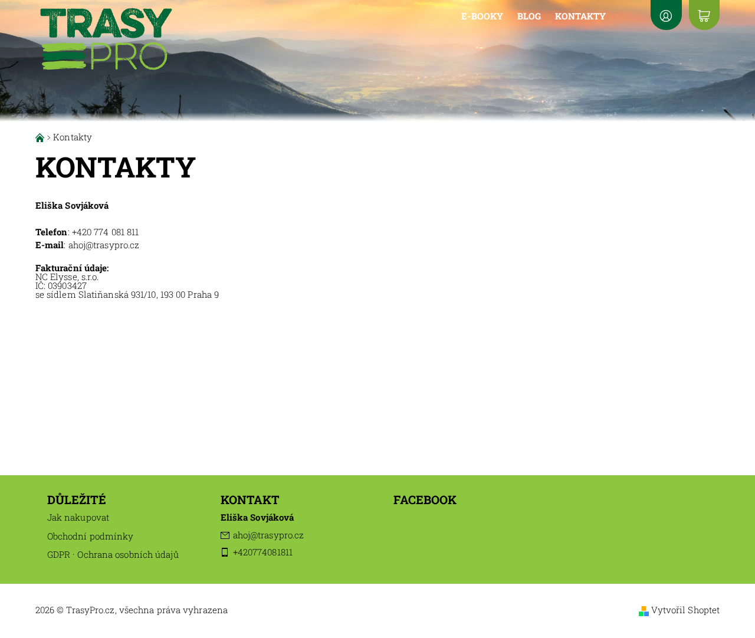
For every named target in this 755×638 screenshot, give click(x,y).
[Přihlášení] (666, 15)
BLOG (529, 16)
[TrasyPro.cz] (106, 34)
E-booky (482, 16)
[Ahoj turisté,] (41, 137)
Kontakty (580, 16)
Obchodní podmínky (90, 536)
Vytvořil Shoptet (685, 610)
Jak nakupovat (78, 517)
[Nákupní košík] (704, 15)
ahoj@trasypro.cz (268, 535)
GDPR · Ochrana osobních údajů (113, 554)
